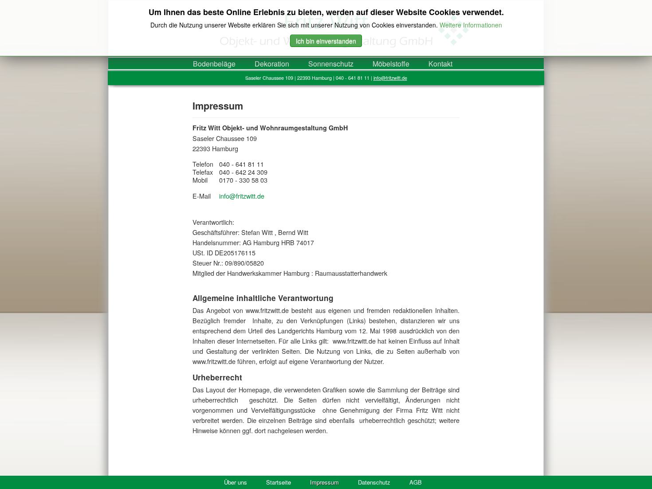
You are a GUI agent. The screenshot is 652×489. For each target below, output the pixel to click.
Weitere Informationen (471, 24)
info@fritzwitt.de (390, 77)
